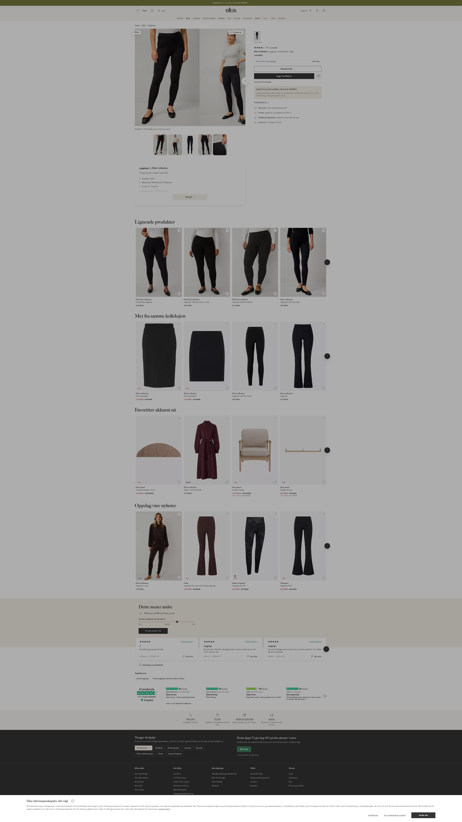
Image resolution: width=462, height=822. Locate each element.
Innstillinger (373, 815)
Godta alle (423, 815)
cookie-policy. (164, 809)
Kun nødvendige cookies (395, 815)
